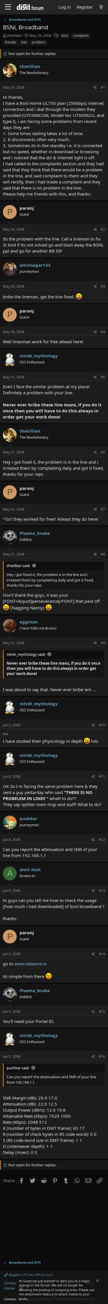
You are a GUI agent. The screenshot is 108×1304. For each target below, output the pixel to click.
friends (10, 42)
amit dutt (30, 869)
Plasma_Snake (35, 533)
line (24, 42)
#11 (102, 776)
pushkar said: (18, 1067)
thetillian (14, 35)
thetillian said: (18, 565)
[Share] (95, 87)
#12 (102, 839)
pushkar (28, 818)
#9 (103, 642)
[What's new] (101, 7)
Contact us (13, 1283)
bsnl (64, 35)
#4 (103, 331)
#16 (102, 1056)
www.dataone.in (30, 963)
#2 (103, 229)
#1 (103, 87)
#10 (102, 725)
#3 (103, 286)
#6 (103, 452)
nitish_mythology (39, 356)
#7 (103, 509)
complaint (81, 35)
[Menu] (8, 7)
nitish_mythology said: (26, 654)
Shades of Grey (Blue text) (30, 1275)
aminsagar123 (35, 265)
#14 (102, 954)
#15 (102, 1011)
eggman (29, 622)
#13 (102, 890)
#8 (103, 554)
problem (38, 42)
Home (9, 1288)
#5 (103, 377)
